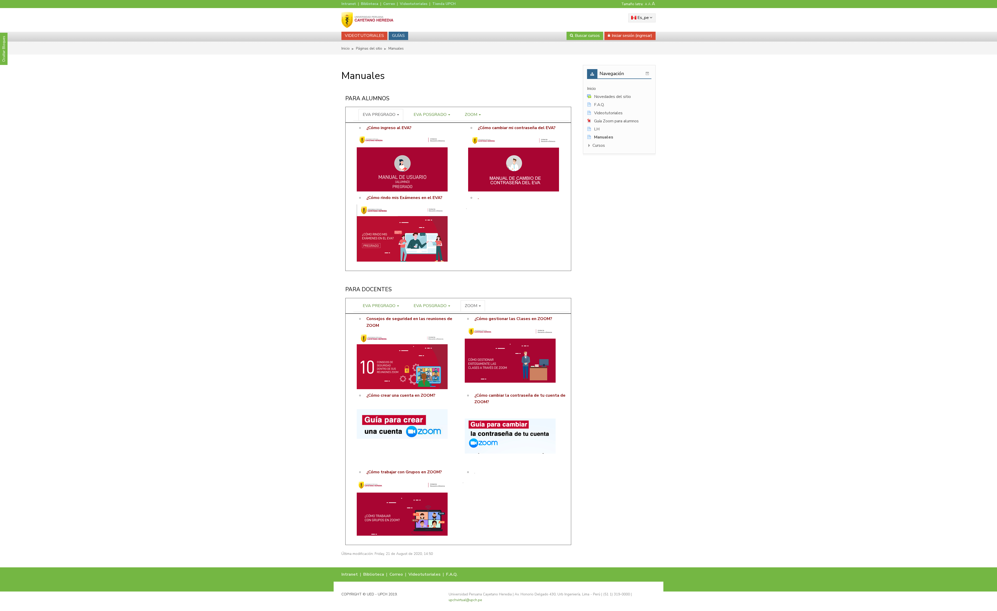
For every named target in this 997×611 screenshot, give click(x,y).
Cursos (598, 145)
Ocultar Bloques (3, 49)
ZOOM (471, 114)
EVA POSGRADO (431, 114)
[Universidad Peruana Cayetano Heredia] (367, 20)
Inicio (591, 88)
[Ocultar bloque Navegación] (647, 73)
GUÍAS (398, 35)
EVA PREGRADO (379, 114)
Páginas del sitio (369, 48)
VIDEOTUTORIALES (364, 35)
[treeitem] (619, 88)
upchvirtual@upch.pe (465, 599)
